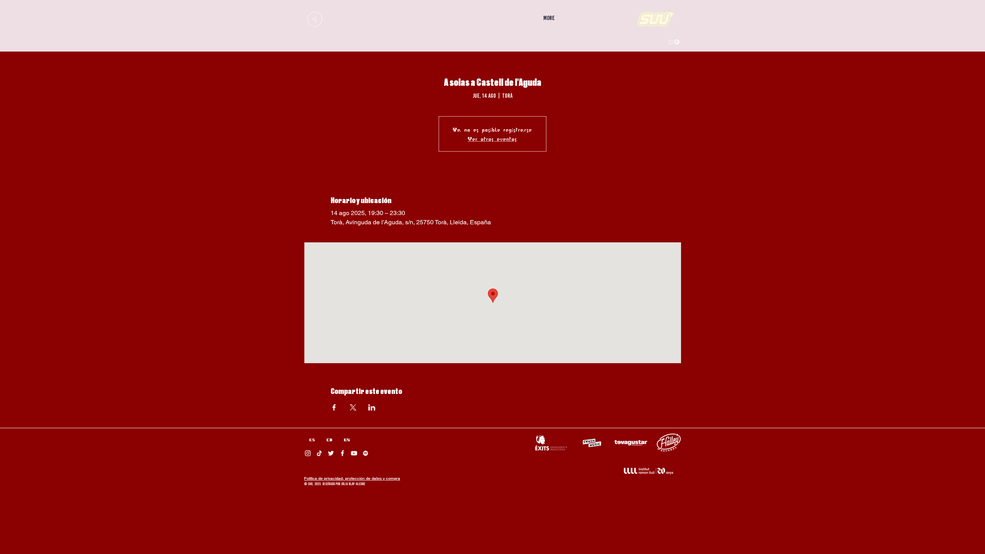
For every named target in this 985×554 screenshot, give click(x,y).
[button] (674, 42)
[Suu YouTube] (354, 453)
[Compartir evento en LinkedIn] (372, 407)
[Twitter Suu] (331, 453)
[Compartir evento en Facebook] (334, 407)
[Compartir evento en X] (353, 407)
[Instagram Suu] (308, 453)
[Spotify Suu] (365, 453)
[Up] (314, 19)
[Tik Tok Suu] (319, 453)
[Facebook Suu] (342, 453)
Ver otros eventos (492, 138)
